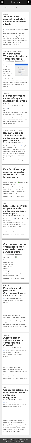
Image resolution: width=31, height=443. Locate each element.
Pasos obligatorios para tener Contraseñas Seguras (14, 291)
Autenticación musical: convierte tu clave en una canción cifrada (14, 20)
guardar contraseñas (9, 167)
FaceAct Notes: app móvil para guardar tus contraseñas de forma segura (14, 173)
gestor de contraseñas (9, 130)
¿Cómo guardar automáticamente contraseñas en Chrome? (13, 341)
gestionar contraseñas (9, 51)
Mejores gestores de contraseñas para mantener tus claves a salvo (15, 99)
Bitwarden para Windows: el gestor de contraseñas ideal (15, 56)
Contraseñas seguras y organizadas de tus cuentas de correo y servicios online (15, 248)
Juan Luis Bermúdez (9, 26)
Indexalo (15, 2)
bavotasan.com (21, 441)
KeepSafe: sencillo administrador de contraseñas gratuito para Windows (14, 136)
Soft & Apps (6, 14)
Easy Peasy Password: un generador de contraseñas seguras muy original (15, 209)
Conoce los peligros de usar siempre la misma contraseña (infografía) (15, 393)
